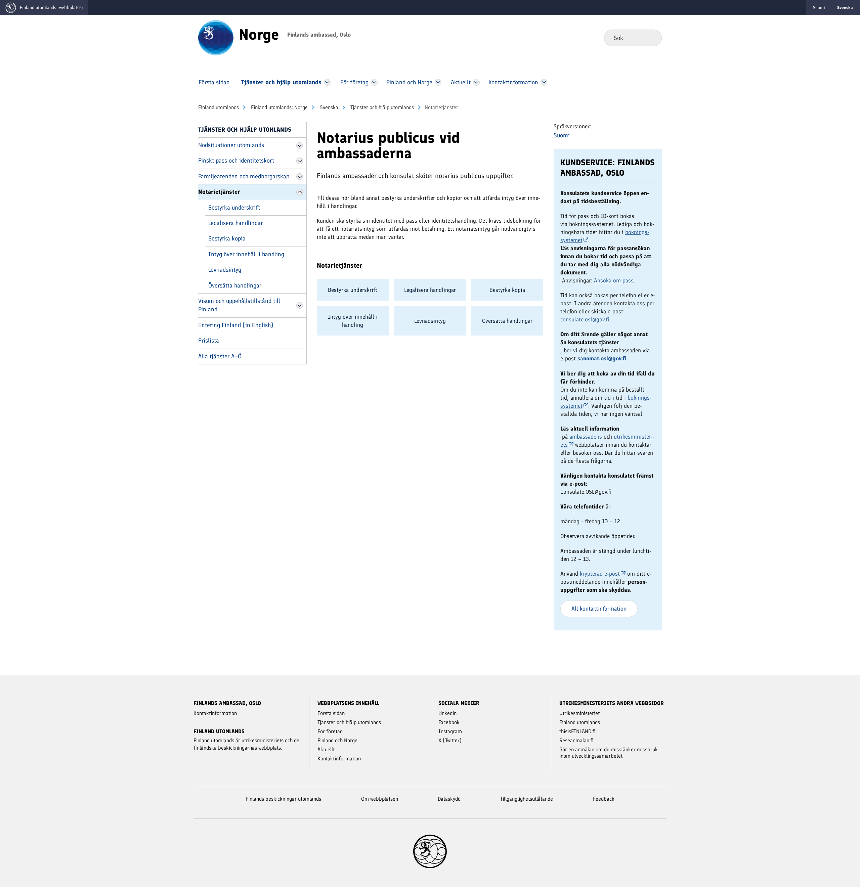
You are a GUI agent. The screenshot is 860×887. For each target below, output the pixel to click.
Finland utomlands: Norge (279, 107)
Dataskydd (449, 799)
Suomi (819, 7)
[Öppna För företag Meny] (374, 82)
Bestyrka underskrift (234, 207)
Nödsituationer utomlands (231, 145)
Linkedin (447, 713)
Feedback (603, 799)
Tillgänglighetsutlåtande (526, 799)
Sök (651, 38)
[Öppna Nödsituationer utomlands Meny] (299, 145)
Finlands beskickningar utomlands (283, 799)
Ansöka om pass (614, 280)
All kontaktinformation (599, 608)
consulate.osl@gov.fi (584, 319)
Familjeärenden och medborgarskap (243, 176)
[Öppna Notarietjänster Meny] (299, 192)
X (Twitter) (450, 740)
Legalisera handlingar (235, 223)
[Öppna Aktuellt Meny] (476, 82)
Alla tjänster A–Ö (220, 356)
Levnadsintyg (224, 269)
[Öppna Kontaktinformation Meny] (544, 82)
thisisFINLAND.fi (577, 731)
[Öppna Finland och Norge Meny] (438, 82)
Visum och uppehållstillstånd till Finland (239, 305)
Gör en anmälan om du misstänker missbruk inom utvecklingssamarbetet (608, 752)
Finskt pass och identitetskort (236, 160)
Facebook (449, 722)
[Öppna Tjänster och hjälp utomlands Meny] (327, 82)
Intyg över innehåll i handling (246, 254)
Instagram (450, 731)
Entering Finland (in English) (235, 325)
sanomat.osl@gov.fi (601, 358)
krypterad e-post (600, 573)
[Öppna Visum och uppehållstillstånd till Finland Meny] (299, 305)
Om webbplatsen (379, 799)
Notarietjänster (219, 191)
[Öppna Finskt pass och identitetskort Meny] (299, 161)
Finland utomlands (218, 107)
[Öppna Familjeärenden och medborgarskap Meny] (299, 176)
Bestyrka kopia (227, 238)
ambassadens (585, 436)
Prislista (208, 340)
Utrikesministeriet (579, 713)
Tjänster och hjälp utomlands (381, 107)
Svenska (328, 107)
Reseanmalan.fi (576, 740)
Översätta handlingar (234, 285)
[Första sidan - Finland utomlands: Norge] (215, 37)
